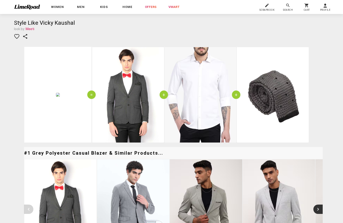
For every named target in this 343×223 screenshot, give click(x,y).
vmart (174, 7)
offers (151, 7)
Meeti (30, 29)
